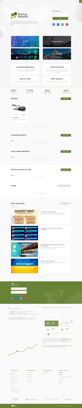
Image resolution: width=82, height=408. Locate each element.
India (59, 405)
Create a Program (46, 372)
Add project (65, 98)
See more (41, 126)
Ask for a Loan (28, 374)
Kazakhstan (69, 405)
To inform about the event (64, 185)
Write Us (60, 381)
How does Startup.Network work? (65, 376)
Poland (62, 405)
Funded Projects (62, 378)
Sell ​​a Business (29, 376)
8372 (14, 90)
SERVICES (13, 383)
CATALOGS (13, 372)
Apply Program (29, 378)
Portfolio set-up (14, 391)
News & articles (63, 370)
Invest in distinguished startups (19, 21)
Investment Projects (14, 376)
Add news (65, 203)
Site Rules (60, 383)
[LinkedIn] (54, 24)
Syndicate (13, 387)
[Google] (67, 24)
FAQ (59, 385)
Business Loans (14, 378)
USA (56, 405)
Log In (60, 18)
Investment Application (15, 389)
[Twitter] (62, 24)
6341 (66, 90)
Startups (12, 374)
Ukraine (65, 405)
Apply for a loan (66, 151)
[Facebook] (58, 24)
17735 (29, 90)
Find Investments (29, 372)
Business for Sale (14, 381)
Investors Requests (29, 381)
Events (61, 372)
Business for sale (65, 169)
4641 (47, 90)
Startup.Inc (13, 385)
